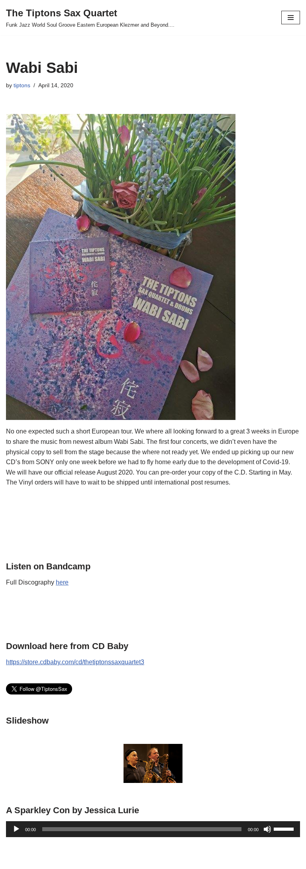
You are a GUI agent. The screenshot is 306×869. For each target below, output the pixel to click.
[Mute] (267, 829)
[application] (153, 829)
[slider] (285, 828)
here (62, 582)
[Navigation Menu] (290, 17)
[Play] (16, 829)
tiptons (22, 85)
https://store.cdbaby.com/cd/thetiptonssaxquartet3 (75, 662)
